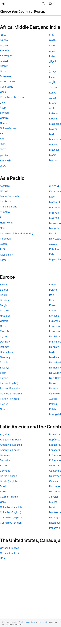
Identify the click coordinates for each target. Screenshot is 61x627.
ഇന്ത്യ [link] (4, 155)
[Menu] (57, 3)
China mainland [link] (8, 206)
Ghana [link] (3, 123)
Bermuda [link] (5, 470)
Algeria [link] (4, 39)
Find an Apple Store (27, 622)
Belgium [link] (4, 305)
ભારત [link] (2, 143)
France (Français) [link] (10, 388)
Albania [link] (4, 284)
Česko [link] (3, 326)
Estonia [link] (4, 377)
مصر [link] (2, 102)
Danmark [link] (5, 341)
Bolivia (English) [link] (9, 481)
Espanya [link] (4, 367)
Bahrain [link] (4, 65)
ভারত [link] (2, 138)
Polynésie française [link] (11, 393)
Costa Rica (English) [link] (11, 522)
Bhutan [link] (4, 191)
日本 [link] (2, 249)
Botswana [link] (5, 76)
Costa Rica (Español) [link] (11, 517)
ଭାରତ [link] (3, 165)
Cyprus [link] (4, 336)
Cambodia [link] (5, 201)
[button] (43, 3)
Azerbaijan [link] (6, 55)
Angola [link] (4, 45)
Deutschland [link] (7, 352)
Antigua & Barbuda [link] (10, 439)
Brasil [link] (3, 486)
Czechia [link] (4, 331)
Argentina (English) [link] (10, 449)
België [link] (3, 294)
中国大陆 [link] (5, 211)
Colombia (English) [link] (10, 512)
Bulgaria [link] (4, 310)
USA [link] (2, 558)
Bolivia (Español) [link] (9, 475)
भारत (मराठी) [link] (6, 160)
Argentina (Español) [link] (11, 444)
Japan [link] (3, 243)
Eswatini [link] (4, 112)
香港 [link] (2, 227)
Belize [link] (3, 465)
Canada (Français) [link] (10, 547)
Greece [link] (4, 409)
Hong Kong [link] (6, 222)
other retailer (43, 622)
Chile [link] (3, 501)
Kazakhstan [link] (6, 254)
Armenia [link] (4, 50)
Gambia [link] (4, 117)
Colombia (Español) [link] (11, 507)
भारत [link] (2, 133)
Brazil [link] (3, 491)
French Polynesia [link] (9, 398)
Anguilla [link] (4, 434)
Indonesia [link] (5, 238)
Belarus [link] (4, 289)
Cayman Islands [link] (9, 496)
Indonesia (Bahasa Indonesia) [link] (16, 233)
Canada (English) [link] (9, 553)
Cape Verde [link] (6, 86)
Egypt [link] (3, 107)
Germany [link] (5, 357)
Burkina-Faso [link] (7, 81)
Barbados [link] (5, 460)
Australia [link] (5, 185)
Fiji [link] (1, 217)
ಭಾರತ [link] (3, 149)
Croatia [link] (4, 320)
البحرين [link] (4, 60)
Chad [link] (3, 91)
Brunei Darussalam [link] (10, 196)
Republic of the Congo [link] (12, 97)
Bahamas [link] (5, 455)
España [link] (4, 362)
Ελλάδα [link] (4, 403)
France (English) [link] (9, 383)
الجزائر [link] (3, 34)
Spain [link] (3, 372)
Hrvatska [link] (5, 315)
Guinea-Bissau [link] (8, 128)
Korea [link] (3, 259)
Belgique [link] (5, 300)
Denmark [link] (5, 346)
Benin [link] (3, 71)
